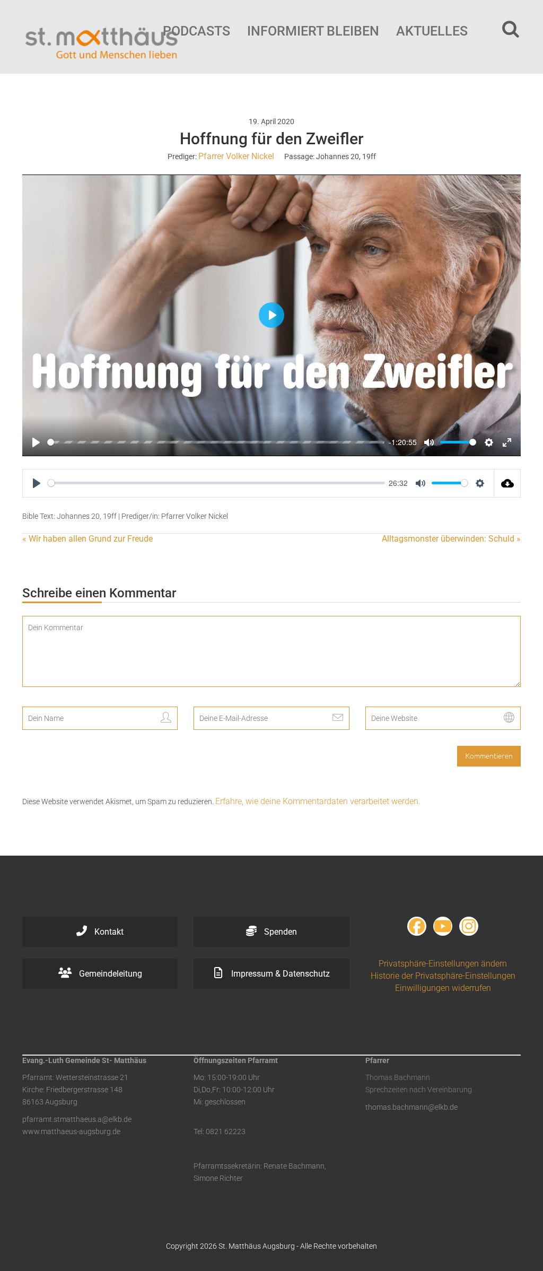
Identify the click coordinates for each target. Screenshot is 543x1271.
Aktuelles (432, 31)
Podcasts (196, 31)
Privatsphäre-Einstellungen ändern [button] (443, 964)
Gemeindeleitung (109, 974)
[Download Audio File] (507, 483)
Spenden (279, 932)
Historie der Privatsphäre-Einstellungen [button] (443, 976)
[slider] (215, 442)
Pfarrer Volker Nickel (236, 156)
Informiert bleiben (313, 31)
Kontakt (108, 932)
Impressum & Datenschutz (279, 974)
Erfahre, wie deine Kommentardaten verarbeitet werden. (318, 801)
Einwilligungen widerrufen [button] (443, 988)
